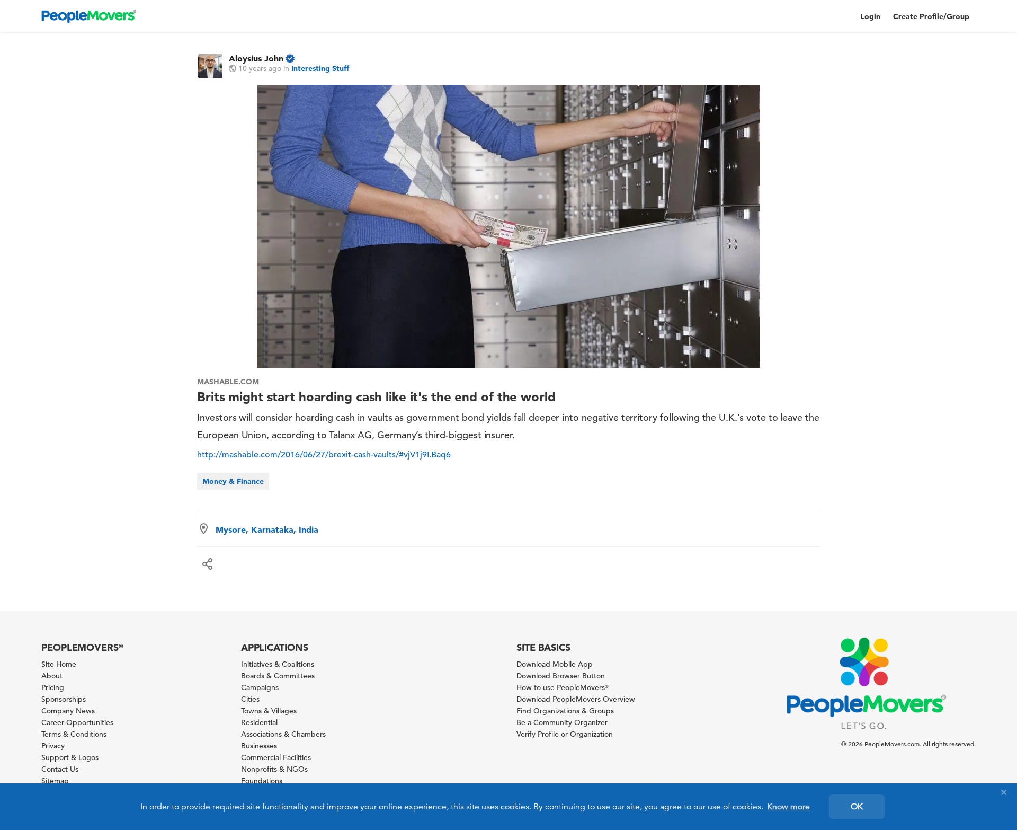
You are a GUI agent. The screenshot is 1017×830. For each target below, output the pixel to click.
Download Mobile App (554, 664)
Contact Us (59, 769)
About (52, 676)
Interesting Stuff (320, 68)
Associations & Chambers (283, 734)
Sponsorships (63, 699)
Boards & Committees (278, 676)
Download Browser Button (560, 676)
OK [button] (857, 806)
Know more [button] (788, 806)
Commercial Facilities (276, 757)
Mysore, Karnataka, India (267, 529)
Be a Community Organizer (562, 722)
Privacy (53, 745)
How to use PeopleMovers (562, 687)
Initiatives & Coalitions (277, 664)
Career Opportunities (77, 722)
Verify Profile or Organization (564, 734)
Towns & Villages (269, 711)
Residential (259, 722)
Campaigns (260, 687)
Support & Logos (70, 757)
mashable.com (228, 381)
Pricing (52, 687)
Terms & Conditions (73, 734)
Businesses (259, 745)
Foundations (261, 780)
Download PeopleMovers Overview (575, 699)
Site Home (58, 664)
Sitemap (55, 780)
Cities (250, 699)
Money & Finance (233, 481)
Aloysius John (256, 58)
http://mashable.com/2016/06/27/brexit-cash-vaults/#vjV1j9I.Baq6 (324, 454)
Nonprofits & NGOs (274, 769)
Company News (68, 711)
